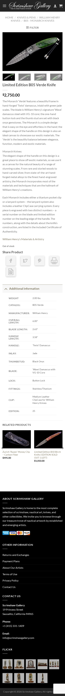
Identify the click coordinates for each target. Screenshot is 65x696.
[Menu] (4, 6)
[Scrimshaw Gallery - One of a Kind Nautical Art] (30, 6)
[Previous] (8, 52)
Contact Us (9, 586)
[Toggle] (5, 288)
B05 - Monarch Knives (39, 20)
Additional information (24, 288)
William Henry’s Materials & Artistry (23, 239)
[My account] (55, 5)
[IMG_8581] (54, 664)
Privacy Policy (10, 580)
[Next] (57, 52)
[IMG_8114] (43, 678)
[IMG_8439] (7, 678)
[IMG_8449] (43, 664)
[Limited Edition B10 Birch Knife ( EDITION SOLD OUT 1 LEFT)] (48, 439)
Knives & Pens (26, 17)
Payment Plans (11, 561)
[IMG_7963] (7, 664)
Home (9, 17)
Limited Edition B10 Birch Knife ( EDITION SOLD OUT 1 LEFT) (47, 455)
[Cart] (60, 5)
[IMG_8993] (19, 664)
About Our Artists (12, 567)
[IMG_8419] (31, 678)
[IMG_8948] (31, 664)
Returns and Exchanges (15, 554)
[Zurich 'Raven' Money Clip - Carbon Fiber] (16, 439)
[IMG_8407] (19, 678)
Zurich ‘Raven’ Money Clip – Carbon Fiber (16, 453)
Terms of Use (9, 574)
